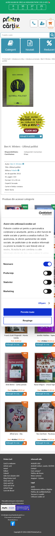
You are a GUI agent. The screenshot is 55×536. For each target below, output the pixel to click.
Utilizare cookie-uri (38, 497)
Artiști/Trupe (8, 488)
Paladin (14, 170)
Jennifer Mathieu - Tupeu (46, 335)
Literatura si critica (18, 59)
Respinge (27, 320)
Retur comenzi (36, 476)
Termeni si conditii (37, 494)
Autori (6, 468)
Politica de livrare (37, 473)
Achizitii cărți (35, 463)
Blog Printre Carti (10, 478)
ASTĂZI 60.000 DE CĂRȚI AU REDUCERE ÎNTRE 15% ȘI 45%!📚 (28, 2)
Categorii (10, 49)
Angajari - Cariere (37, 478)
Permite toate (27, 312)
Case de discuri (9, 491)
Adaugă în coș (12, 344)
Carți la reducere (9, 463)
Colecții (6, 473)
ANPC (33, 487)
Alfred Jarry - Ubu (16, 434)
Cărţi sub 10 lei (9, 486)
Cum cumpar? (36, 471)
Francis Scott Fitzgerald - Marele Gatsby (16, 337)
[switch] (47, 273)
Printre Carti (6, 59)
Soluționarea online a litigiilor (41, 489)
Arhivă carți (8, 466)
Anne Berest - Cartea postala (16, 385)
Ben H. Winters (16, 164)
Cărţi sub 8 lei (8, 483)
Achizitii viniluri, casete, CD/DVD (42, 466)
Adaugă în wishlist (27, 136)
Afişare (42, 303)
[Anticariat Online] (13, 525)
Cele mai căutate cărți (11, 476)
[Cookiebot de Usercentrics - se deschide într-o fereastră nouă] (39, 213)
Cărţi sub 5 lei (8, 481)
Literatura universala (32, 59)
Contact (33, 468)
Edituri (6, 471)
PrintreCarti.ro (36, 532)
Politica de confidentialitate (41, 492)
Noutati (30, 49)
